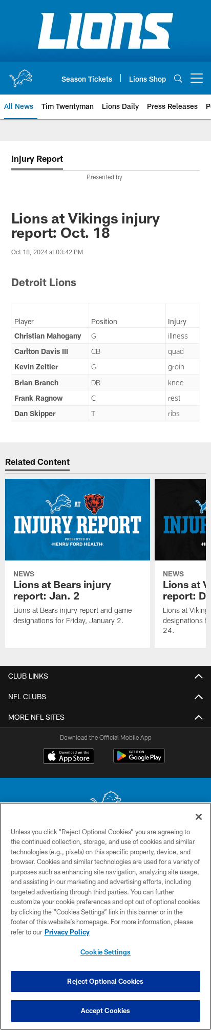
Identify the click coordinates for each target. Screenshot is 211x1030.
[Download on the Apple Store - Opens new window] (68, 757)
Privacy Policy (67, 932)
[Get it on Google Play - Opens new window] (139, 761)
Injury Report (37, 158)
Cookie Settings (105, 952)
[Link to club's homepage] (20, 74)
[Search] (178, 78)
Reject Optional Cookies (105, 981)
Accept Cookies (106, 1010)
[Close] (198, 817)
